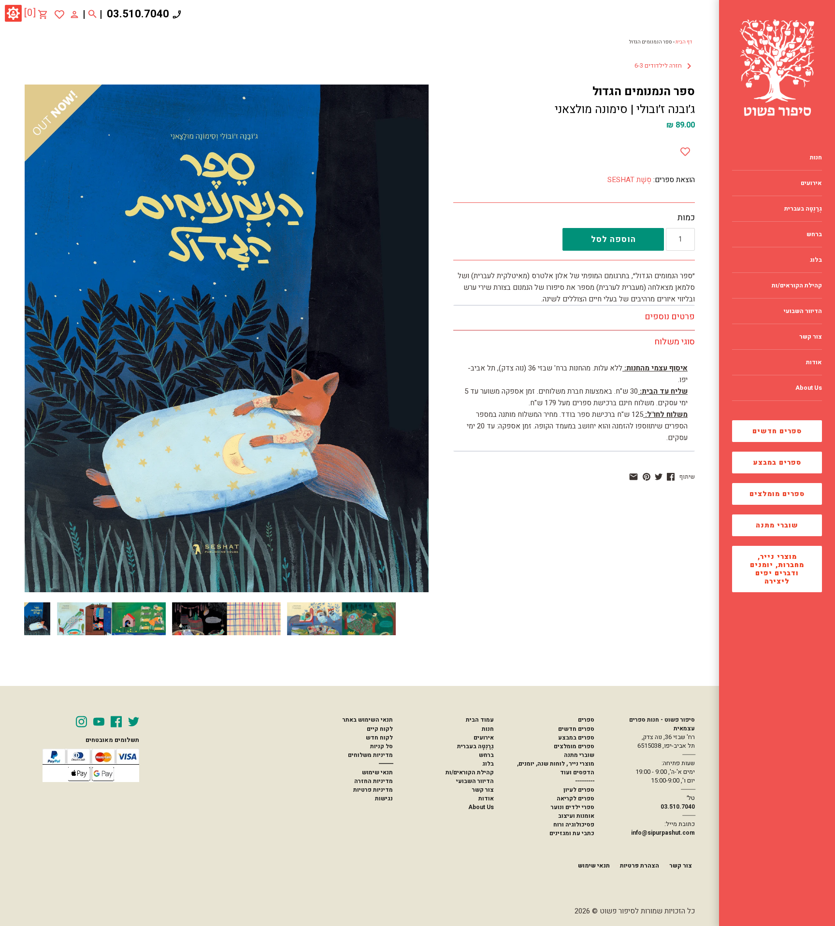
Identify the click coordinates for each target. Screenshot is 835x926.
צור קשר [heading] (810, 336)
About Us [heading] (808, 388)
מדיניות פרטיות (373, 789)
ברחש (486, 755)
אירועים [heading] (811, 183)
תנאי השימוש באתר (368, 719)
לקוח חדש (379, 737)
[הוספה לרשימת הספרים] (685, 149)
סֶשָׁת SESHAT (629, 179)
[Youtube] (98, 721)
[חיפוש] (92, 14)
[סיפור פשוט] (777, 67)
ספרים (586, 719)
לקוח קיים (380, 729)
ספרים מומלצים (777, 494)
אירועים (484, 737)
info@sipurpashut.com (663, 832)
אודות (486, 798)
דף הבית (684, 42)
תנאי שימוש (377, 772)
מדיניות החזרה (373, 781)
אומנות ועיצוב (576, 816)
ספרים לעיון (578, 789)
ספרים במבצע (777, 462)
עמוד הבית (480, 719)
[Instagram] (81, 721)
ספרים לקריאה (575, 798)
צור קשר (483, 789)
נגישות (384, 798)
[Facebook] (116, 721)
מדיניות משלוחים (370, 755)
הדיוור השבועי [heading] (803, 311)
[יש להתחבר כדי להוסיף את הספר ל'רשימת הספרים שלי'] (59, 14)
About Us (481, 807)
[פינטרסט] (646, 476)
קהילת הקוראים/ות (470, 772)
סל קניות (381, 746)
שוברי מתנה (777, 525)
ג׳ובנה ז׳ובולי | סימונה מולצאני (625, 109)
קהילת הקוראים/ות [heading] (797, 285)
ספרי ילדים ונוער (572, 807)
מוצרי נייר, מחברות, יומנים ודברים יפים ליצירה (777, 569)
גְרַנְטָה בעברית (475, 746)
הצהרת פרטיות (639, 865)
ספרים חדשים (777, 431)
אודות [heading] (814, 362)
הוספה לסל (613, 239)
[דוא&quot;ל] (633, 476)
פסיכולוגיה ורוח (573, 824)
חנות (488, 729)
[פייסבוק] (671, 476)
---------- (584, 781)
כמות (686, 218)
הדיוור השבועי (475, 781)
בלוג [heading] (816, 260)
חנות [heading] (816, 157)
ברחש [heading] (814, 234)
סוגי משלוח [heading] (674, 341)
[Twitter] (133, 721)
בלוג (488, 763)
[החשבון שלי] (74, 14)
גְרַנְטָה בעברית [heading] (803, 208)
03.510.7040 (138, 14)
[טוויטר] (658, 476)
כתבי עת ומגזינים (571, 833)
